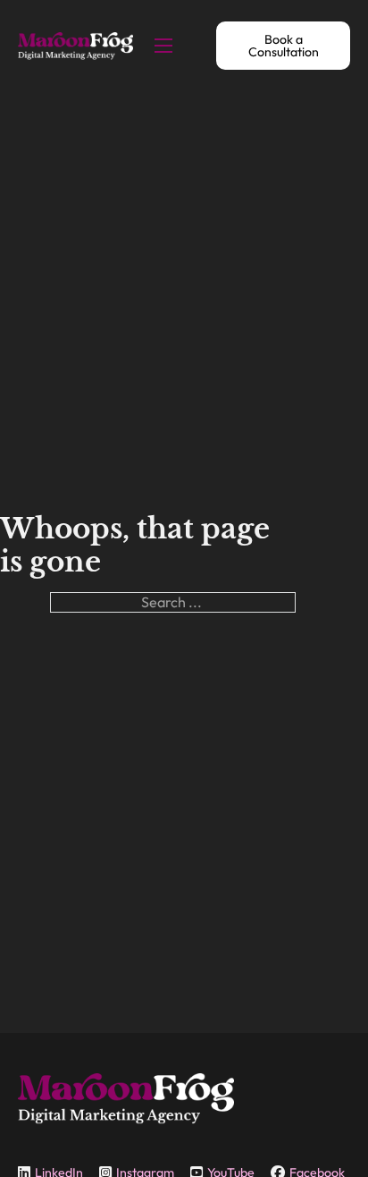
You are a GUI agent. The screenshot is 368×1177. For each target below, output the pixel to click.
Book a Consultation (283, 45)
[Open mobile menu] (163, 45)
